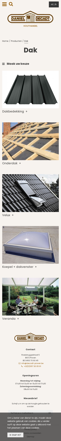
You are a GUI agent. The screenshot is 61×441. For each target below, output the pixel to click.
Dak (26, 41)
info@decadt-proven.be (32, 363)
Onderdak (10, 163)
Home (5, 41)
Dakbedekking (13, 111)
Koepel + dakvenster (18, 267)
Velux (6, 215)
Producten (16, 41)
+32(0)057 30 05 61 (32, 366)
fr (56, 4)
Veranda (9, 319)
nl (52, 4)
